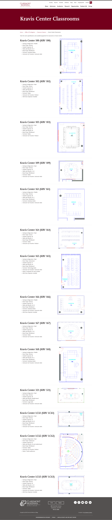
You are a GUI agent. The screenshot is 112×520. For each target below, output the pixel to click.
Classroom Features (41, 32)
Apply (60, 502)
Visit (51, 502)
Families (61, 2)
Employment (81, 2)
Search (91, 2)
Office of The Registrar (30, 32)
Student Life (83, 6)
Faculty (51, 2)
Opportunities (75, 6)
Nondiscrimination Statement (43, 517)
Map (71, 2)
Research (67, 6)
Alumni (56, 2)
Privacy (54, 517)
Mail (75, 2)
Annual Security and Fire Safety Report (66, 517)
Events (87, 2)
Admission (53, 6)
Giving (90, 6)
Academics (60, 6)
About (46, 6)
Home (21, 32)
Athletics (67, 2)
